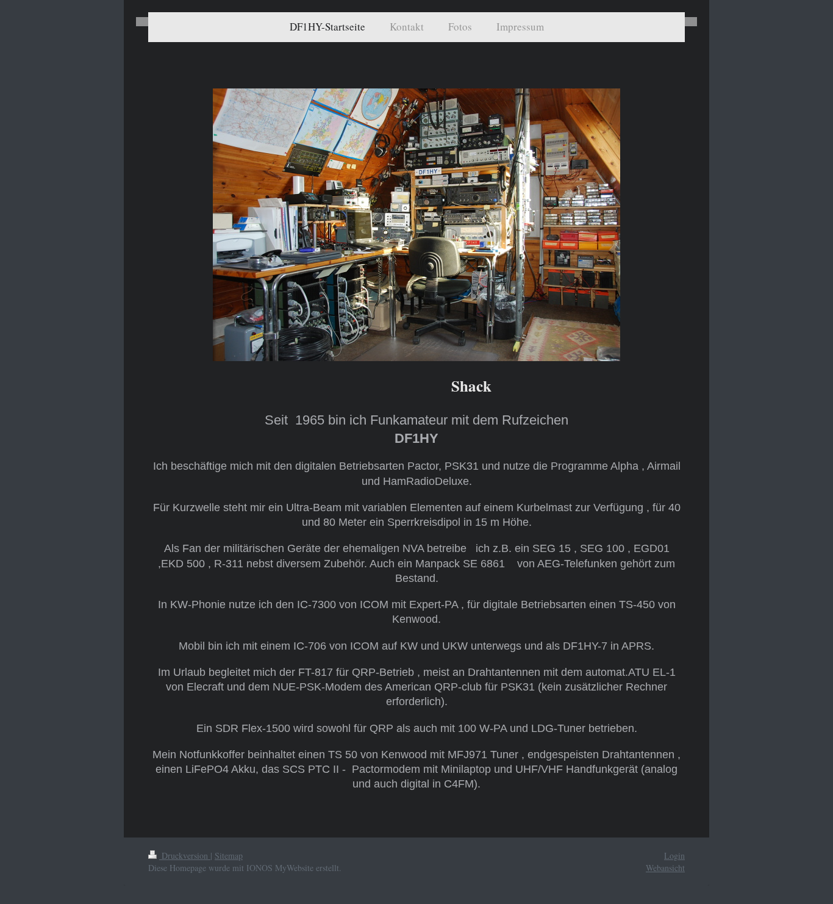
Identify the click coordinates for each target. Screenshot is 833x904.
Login (674, 855)
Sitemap (229, 855)
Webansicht (665, 868)
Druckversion (184, 855)
